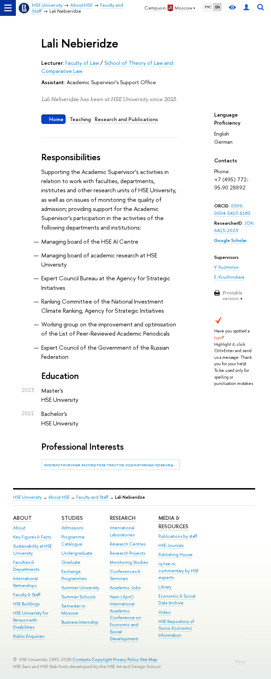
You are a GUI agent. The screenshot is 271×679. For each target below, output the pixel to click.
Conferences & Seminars (125, 574)
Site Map (148, 659)
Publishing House (175, 554)
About (22, 518)
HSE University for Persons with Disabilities (30, 620)
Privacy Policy (126, 659)
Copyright (101, 659)
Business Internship (79, 622)
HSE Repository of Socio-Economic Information (176, 628)
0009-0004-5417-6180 (232, 209)
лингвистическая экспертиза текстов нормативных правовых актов (112, 464)
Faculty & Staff (27, 595)
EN (217, 7)
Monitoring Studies (129, 562)
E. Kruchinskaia (229, 277)
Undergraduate (76, 553)
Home (56, 119)
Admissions (72, 528)
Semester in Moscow (73, 609)
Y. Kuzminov (226, 267)
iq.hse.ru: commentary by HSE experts (178, 571)
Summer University (80, 588)
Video (164, 612)
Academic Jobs (125, 588)
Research (123, 518)
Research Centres (127, 544)
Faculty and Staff (92, 497)
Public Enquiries (28, 636)
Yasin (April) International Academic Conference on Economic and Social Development (125, 618)
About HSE (59, 497)
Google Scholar (230, 240)
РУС (208, 7)
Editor (240, 661)
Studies (72, 518)
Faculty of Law (82, 63)
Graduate (70, 562)
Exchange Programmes (73, 574)
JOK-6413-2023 (234, 226)
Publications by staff (177, 536)
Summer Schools (78, 597)
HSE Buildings (26, 604)
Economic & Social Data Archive (176, 599)
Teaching (80, 119)
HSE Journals (170, 545)
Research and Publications (126, 119)
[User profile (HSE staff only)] (246, 8)
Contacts (81, 659)
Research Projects (127, 553)
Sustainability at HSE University (32, 549)
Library (164, 587)
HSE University (27, 497)
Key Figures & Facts (32, 537)
